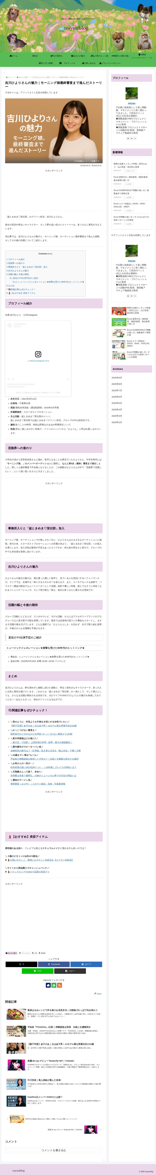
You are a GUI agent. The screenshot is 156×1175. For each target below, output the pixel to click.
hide (50, 254)
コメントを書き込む (53, 1150)
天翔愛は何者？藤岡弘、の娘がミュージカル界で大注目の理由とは (43, 775)
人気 (35, 953)
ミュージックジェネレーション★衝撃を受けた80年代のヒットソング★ (48, 282)
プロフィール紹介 (15, 259)
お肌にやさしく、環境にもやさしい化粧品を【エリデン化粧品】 (42, 860)
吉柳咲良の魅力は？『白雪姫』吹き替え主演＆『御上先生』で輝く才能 (45, 750)
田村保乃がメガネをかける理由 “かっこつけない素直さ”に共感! (41, 734)
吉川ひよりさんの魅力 (17, 271)
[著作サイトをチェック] (48, 985)
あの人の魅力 (12, 953)
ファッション (25, 953)
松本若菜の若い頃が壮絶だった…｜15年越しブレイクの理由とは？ (43, 767)
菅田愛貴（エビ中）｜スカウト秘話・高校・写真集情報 (37, 784)
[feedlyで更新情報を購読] (53, 985)
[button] (70, 971)
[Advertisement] (54, 190)
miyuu (131, 103)
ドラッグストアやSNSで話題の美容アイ (30, 872)
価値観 (43, 953)
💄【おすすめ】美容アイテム (21, 293)
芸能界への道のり (15, 263)
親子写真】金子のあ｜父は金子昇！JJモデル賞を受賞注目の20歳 (45, 726)
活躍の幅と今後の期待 (17, 274)
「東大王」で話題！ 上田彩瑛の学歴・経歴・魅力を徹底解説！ (41, 742)
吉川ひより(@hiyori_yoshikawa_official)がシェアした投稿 (38, 393)
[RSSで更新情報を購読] (59, 985)
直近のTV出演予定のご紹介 (24, 278)
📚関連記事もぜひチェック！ (21, 289)
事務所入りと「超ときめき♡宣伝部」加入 (27, 267)
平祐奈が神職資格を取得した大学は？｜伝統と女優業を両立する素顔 (44, 759)
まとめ (10, 286)
